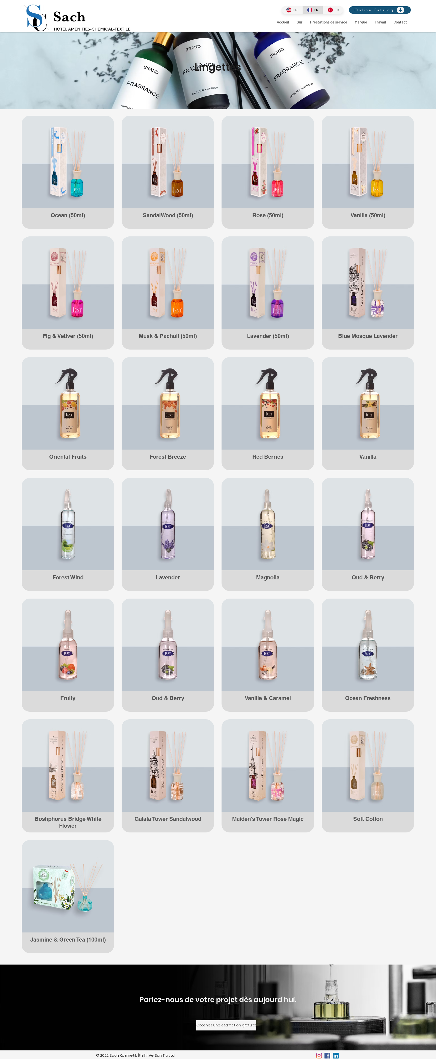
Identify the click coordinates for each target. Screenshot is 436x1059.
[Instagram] (319, 1055)
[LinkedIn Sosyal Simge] (336, 1055)
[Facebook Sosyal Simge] (327, 1055)
